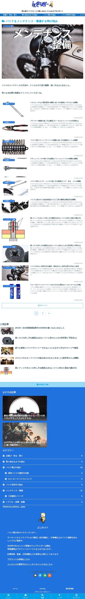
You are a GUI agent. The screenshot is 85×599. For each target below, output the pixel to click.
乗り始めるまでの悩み (44, 462)
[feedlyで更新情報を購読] (45, 575)
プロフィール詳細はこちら (18, 559)
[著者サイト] (35, 575)
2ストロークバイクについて (45, 479)
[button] (78, 342)
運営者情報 (69, 588)
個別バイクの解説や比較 (45, 473)
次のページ (42, 305)
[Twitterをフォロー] (40, 575)
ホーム (15, 588)
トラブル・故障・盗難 (44, 502)
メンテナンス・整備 (44, 491)
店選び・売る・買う (44, 456)
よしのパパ (42, 527)
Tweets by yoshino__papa (14, 507)
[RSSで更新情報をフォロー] (50, 575)
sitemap (42, 588)
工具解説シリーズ (45, 496)
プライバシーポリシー (42, 592)
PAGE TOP (43, 385)
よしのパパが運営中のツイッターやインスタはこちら (30, 564)
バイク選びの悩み (44, 467)
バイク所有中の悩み (44, 485)
